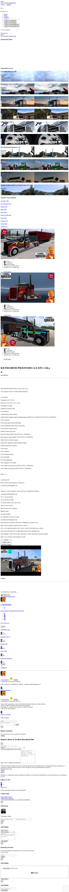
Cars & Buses (6, 204)
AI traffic (5, 201)
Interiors (4, 206)
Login (2, 1)
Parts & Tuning (6, 215)
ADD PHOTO (4, 879)
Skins (4, 218)
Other (4, 212)
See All (11, 68)
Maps (4, 209)
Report (3, 735)
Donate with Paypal (18, 611)
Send (2, 770)
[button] (4, 613)
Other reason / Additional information (11, 762)
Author (15, 680)
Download (3, 75)
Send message (4, 611)
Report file (12, 596)
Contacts (6, 17)
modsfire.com (5, 595)
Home (5, 14)
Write (17, 724)
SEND (2, 857)
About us (10, 798)
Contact (10, 797)
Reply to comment (5, 690)
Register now (12, 3)
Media (5, 16)
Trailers (4, 226)
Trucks (4, 223)
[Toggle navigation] (8, 5)
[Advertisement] (16, 53)
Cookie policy (4, 798)
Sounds (4, 221)
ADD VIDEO (4, 890)
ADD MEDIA (4, 841)
